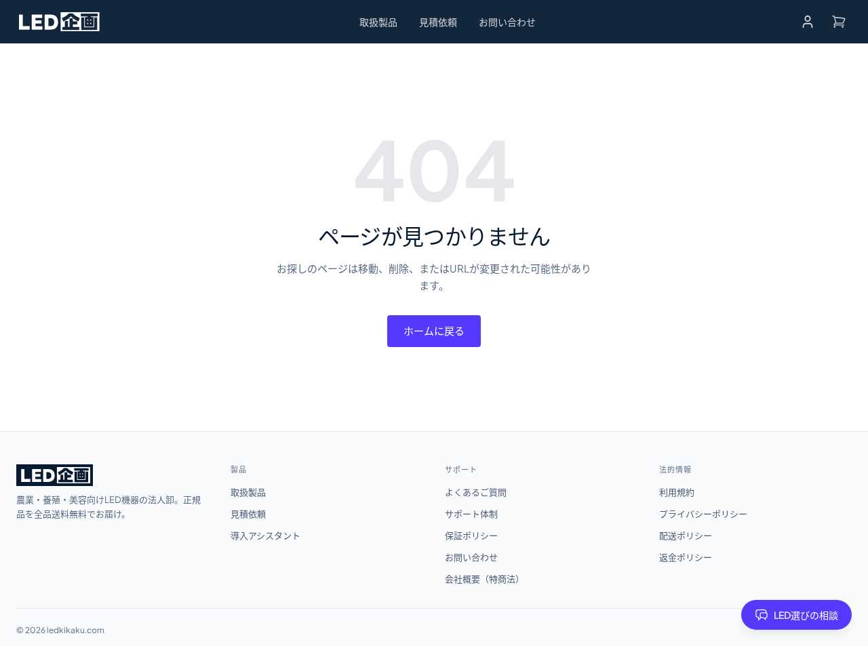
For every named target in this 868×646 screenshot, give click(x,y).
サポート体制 (471, 513)
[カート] (839, 22)
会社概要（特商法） (484, 578)
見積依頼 (438, 22)
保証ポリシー (471, 535)
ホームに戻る (434, 330)
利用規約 (676, 492)
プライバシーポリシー (703, 513)
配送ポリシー (685, 535)
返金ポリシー (685, 557)
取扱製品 (378, 22)
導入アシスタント (265, 535)
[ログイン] (808, 22)
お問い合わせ (507, 22)
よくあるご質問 (476, 492)
